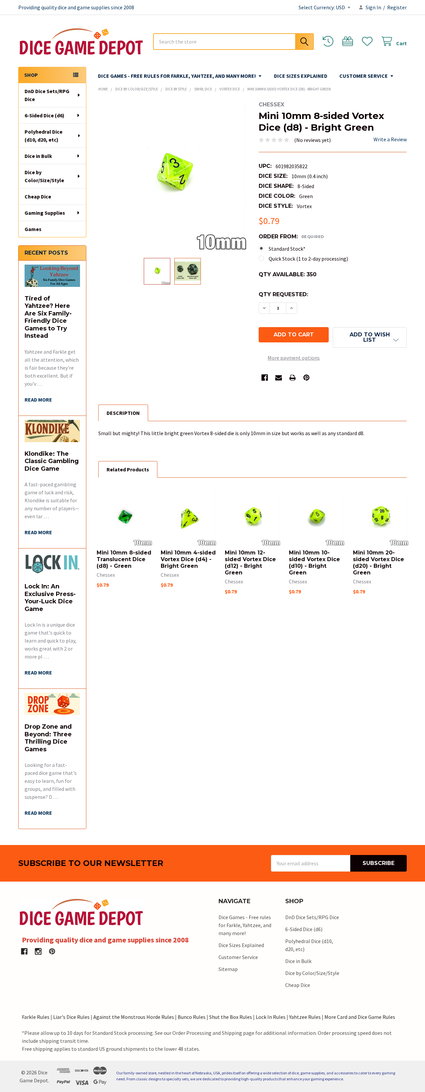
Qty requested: (283, 294)
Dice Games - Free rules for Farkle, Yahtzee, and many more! (177, 75)
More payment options (294, 357)
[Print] (292, 378)
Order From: (291, 236)
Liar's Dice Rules (71, 1017)
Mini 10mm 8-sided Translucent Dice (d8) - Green (124, 559)
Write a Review (390, 139)
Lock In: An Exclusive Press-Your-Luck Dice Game (50, 598)
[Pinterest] (306, 378)
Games (33, 229)
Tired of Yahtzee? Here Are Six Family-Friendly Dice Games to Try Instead (48, 317)
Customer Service (363, 75)
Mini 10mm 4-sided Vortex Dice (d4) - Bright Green (188, 559)
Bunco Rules (192, 1017)
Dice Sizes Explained (300, 75)
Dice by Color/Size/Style (44, 176)
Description (123, 413)
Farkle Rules (35, 1017)
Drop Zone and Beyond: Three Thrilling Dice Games (48, 738)
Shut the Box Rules (230, 1017)
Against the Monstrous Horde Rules (133, 1017)
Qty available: (287, 274)
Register (397, 7)
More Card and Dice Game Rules (359, 1017)
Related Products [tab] (128, 469)
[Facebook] (265, 378)
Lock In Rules (271, 1017)
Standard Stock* (287, 248)
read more (38, 399)
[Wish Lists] (369, 41)
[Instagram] (38, 951)
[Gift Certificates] (349, 41)
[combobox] (233, 41)
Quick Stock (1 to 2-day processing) (308, 258)
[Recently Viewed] (329, 41)
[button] (370, 337)
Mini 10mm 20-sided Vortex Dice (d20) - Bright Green (378, 562)
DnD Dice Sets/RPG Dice (47, 95)
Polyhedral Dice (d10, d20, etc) (43, 135)
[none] (172, 175)
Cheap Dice (38, 196)
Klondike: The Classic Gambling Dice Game (52, 461)
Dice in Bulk (38, 156)
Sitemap (228, 969)
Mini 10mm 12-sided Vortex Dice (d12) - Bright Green (250, 562)
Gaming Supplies (45, 212)
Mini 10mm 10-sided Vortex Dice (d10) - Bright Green (314, 562)
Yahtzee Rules (305, 1017)
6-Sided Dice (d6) (44, 115)
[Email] (279, 378)
